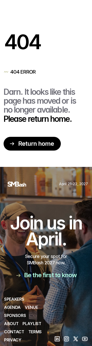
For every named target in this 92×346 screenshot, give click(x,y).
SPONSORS (15, 315)
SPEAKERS (14, 299)
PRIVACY (12, 339)
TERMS (35, 331)
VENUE (31, 307)
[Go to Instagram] (66, 339)
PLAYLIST (31, 323)
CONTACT (14, 331)
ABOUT (11, 323)
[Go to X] (76, 339)
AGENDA (12, 307)
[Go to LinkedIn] (57, 339)
